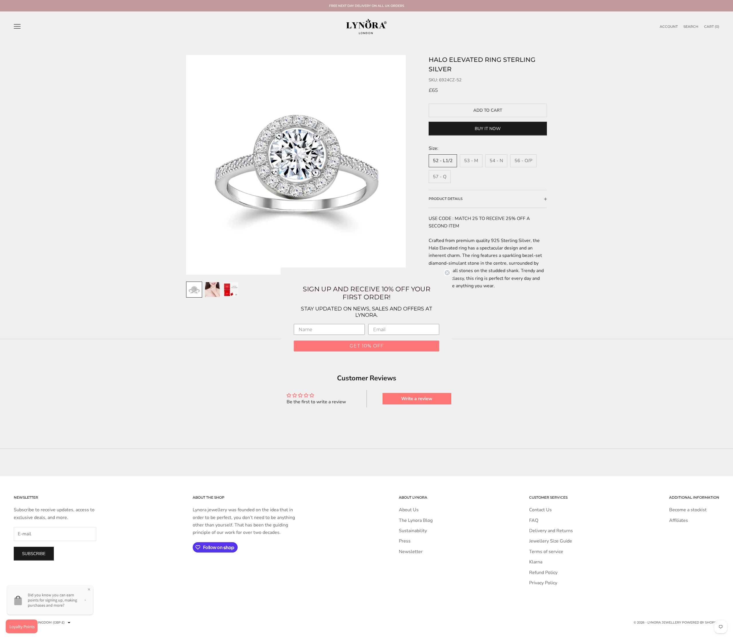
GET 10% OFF (367, 346)
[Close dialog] (447, 273)
